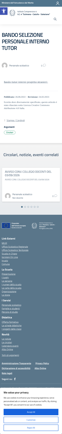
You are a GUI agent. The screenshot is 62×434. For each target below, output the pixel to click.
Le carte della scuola (11, 288)
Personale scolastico (11, 305)
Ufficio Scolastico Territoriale (15, 250)
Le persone (7, 281)
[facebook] (15, 379)
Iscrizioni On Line (10, 257)
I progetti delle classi (11, 329)
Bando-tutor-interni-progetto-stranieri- (26, 81)
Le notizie (6, 339)
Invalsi (5, 260)
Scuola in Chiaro (9, 253)
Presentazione (8, 274)
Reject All (31, 427)
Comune (6, 264)
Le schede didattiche (11, 325)
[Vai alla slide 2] (25, 207)
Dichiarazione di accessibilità (16, 368)
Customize (31, 419)
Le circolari (7, 342)
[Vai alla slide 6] (38, 207)
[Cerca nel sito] (55, 19)
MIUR (4, 243)
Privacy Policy (42, 363)
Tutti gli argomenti (10, 355)
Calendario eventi (10, 346)
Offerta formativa (10, 322)
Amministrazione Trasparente (16, 363)
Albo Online (7, 349)
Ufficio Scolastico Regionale (15, 246)
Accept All (31, 411)
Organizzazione (9, 291)
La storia (6, 295)
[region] (31, 411)
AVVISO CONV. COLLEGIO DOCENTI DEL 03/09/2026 (28, 173)
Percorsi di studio (10, 312)
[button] (3, 11)
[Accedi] (57, 3)
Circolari (9, 132)
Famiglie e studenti (11, 308)
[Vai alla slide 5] (34, 207)
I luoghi (5, 277)
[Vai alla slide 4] (31, 207)
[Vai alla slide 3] (28, 207)
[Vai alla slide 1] (22, 207)
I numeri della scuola (11, 284)
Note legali (7, 373)
